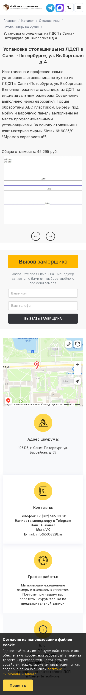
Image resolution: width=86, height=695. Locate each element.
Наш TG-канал (43, 525)
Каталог (27, 21)
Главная (10, 21)
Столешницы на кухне (21, 27)
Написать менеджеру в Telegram (43, 521)
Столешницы (49, 21)
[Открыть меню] (79, 7)
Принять (18, 685)
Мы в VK (43, 530)
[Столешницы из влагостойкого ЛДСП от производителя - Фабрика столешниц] (22, 7)
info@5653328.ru (49, 534)
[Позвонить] (69, 7)
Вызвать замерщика (43, 318)
